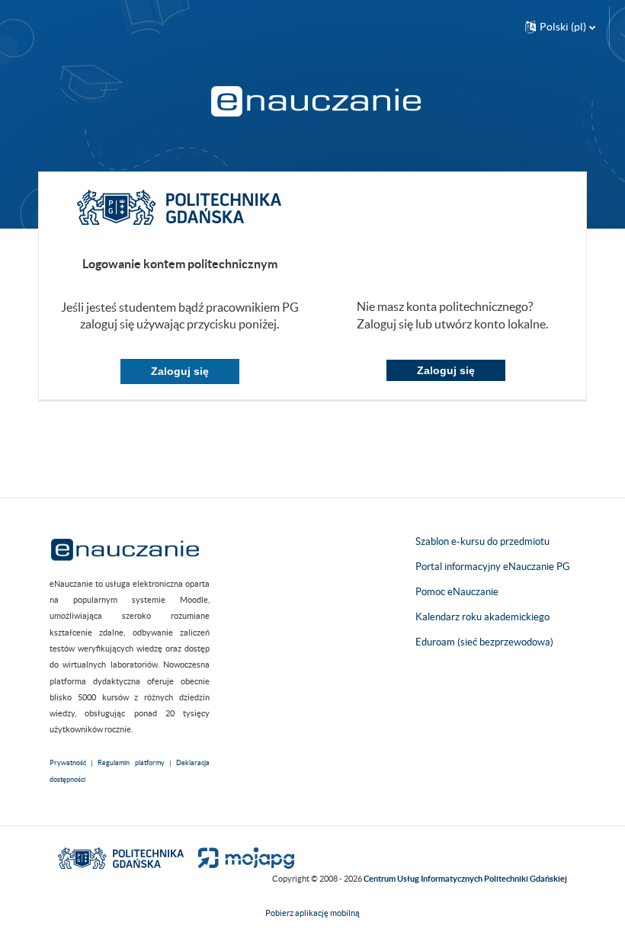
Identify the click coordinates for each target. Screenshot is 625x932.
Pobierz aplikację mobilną (312, 913)
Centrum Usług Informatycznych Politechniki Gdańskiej (465, 878)
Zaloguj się (180, 371)
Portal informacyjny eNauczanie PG (492, 566)
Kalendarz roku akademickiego (482, 617)
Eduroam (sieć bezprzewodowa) (484, 642)
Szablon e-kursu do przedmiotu (482, 541)
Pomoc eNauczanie (456, 591)
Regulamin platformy (131, 763)
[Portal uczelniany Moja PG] (239, 856)
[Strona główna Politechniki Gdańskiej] (121, 856)
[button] (560, 26)
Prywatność (68, 763)
